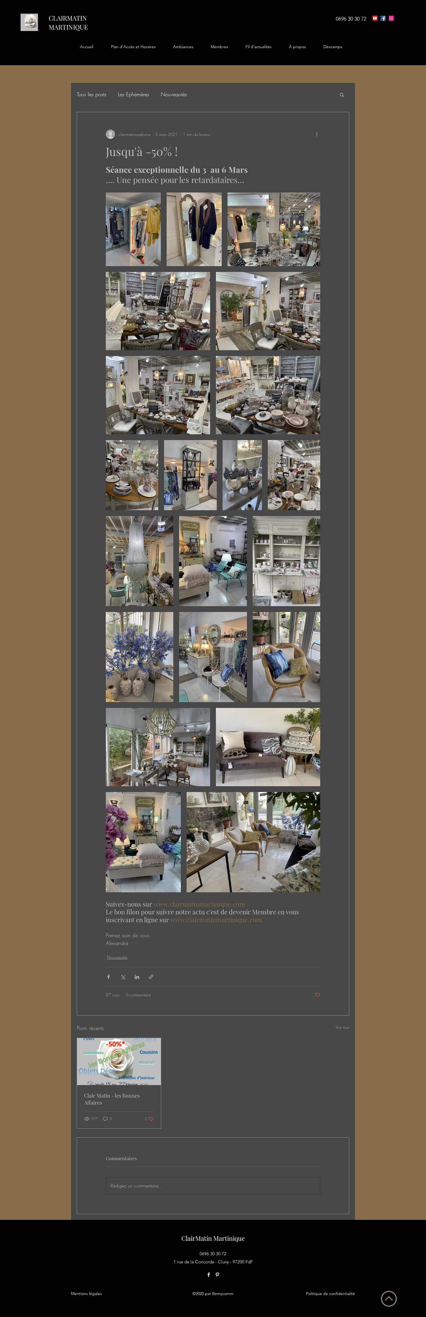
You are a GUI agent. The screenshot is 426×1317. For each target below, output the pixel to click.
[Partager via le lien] (151, 977)
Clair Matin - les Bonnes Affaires (112, 1099)
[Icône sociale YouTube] (375, 18)
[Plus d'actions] (316, 134)
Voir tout (342, 1027)
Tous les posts (91, 94)
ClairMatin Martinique (213, 1238)
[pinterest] (217, 1275)
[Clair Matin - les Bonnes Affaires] (119, 1061)
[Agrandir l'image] (133, 229)
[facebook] (383, 18)
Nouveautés (174, 94)
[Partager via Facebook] (108, 977)
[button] (133, 46)
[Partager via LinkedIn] (137, 977)
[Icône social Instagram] (391, 18)
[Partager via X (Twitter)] (122, 977)
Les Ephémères (133, 94)
